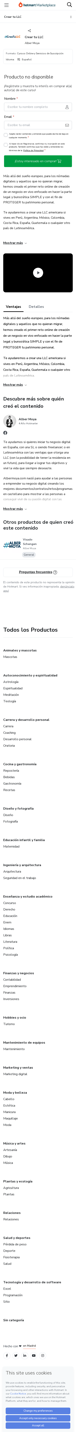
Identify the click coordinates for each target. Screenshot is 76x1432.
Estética (9, 1105)
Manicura (9, 1112)
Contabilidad (12, 979)
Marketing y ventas (18, 1067)
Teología (9, 701)
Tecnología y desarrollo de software (32, 1282)
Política (8, 948)
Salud (7, 1264)
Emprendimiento (15, 986)
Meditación (11, 695)
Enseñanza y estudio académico (27, 896)
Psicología (10, 954)
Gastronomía (12, 783)
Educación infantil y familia (24, 840)
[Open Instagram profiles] (43, 1355)
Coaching (9, 733)
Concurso (9, 903)
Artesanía (10, 1150)
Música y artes (14, 1143)
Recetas (9, 790)
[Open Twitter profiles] (16, 1355)
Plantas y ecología (17, 1181)
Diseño (8, 815)
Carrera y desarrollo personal (26, 720)
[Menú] (6, 5)
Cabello (8, 1099)
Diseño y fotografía (18, 808)
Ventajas (13, 306)
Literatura (10, 942)
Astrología (10, 682)
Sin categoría (13, 1320)
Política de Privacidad (33, 150)
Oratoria (9, 745)
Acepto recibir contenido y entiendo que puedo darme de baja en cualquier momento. (39, 136)
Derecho (9, 909)
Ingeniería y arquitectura (22, 865)
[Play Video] (38, 273)
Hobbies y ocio (14, 1017)
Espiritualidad (12, 688)
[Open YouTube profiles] (34, 1355)
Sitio (6, 1301)
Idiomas (8, 929)
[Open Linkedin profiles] (25, 1355)
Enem (7, 922)
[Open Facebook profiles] (7, 1355)
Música (8, 1163)
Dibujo (7, 1156)
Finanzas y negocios (18, 973)
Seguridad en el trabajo (19, 878)
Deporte (9, 1251)
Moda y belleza (15, 1092)
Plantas (8, 1194)
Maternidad (11, 846)
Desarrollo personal (17, 739)
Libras (7, 935)
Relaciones (12, 1213)
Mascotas (10, 657)
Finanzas (9, 992)
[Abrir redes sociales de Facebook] (5, 434)
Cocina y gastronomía (19, 764)
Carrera (8, 726)
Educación (10, 916)
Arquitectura (12, 871)
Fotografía (10, 821)
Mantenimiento (14, 1049)
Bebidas (9, 777)
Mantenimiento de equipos (24, 1042)
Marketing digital (15, 1074)
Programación (12, 1295)
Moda (7, 1125)
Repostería (11, 770)
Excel (7, 1289)
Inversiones (11, 999)
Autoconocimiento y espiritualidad (30, 675)
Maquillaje (10, 1118)
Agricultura (11, 1188)
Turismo (9, 1024)
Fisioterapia (11, 1257)
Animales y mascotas (20, 650)
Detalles (36, 306)
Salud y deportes (16, 1238)
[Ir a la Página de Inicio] (37, 5)
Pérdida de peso (15, 1244)
